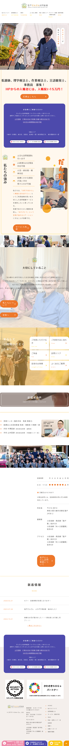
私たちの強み (5, 174)
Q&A (49, 717)
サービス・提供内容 (54, 714)
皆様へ (6, 315)
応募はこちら (29, 97)
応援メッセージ (52, 728)
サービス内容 (21, 228)
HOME (50, 705)
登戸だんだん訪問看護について (44, 560)
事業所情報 (51, 731)
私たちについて (8, 304)
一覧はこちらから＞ (34, 625)
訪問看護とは (52, 711)
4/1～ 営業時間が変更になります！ (37, 600)
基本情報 (7, 455)
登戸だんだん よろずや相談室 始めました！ (40, 609)
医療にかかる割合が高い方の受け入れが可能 (25, 181)
